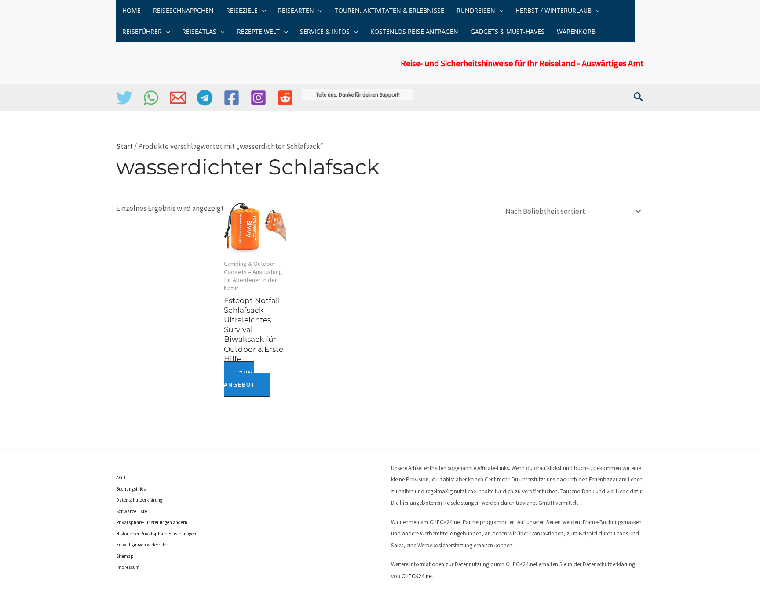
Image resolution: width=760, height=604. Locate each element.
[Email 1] (178, 98)
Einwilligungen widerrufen (142, 545)
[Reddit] (285, 98)
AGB (120, 477)
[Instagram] (258, 98)
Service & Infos (325, 31)
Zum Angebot (239, 378)
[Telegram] (205, 98)
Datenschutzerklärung (139, 500)
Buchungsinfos (131, 489)
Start (124, 146)
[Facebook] (231, 98)
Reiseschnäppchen (183, 10)
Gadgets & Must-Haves (507, 31)
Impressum (127, 567)
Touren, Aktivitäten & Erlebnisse (389, 10)
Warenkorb (576, 31)
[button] (262, 10)
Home (131, 10)
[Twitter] (124, 98)
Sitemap (125, 556)
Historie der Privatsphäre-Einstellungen (156, 534)
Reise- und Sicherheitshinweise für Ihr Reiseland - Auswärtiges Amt (522, 63)
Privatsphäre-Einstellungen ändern (151, 522)
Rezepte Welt (258, 31)
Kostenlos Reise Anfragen (414, 31)
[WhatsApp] (151, 98)
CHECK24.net (417, 576)
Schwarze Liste (131, 511)
